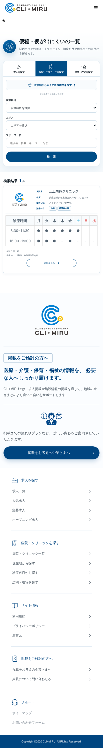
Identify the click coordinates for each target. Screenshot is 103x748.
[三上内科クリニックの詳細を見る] (20, 199)
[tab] (19, 68)
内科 (53, 208)
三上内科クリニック (63, 191)
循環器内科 (64, 208)
